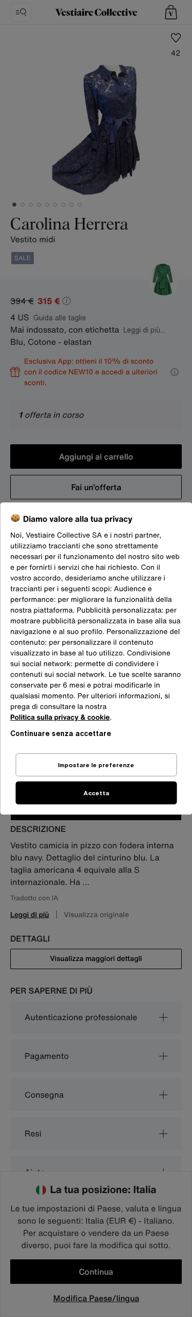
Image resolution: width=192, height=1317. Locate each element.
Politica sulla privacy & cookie (60, 717)
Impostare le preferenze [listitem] (96, 765)
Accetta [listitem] (96, 793)
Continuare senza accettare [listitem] (60, 733)
